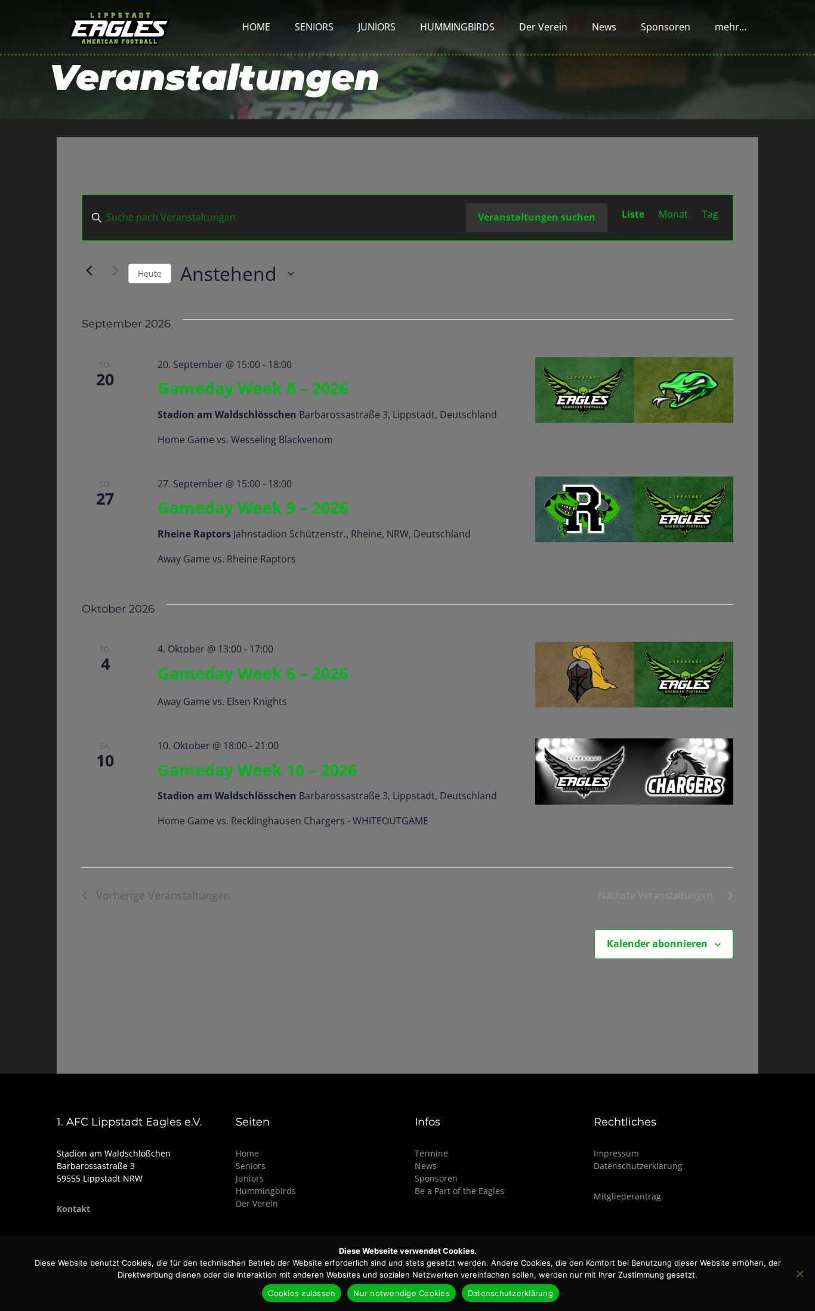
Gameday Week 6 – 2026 (253, 673)
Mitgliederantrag (627, 1196)
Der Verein (257, 1203)
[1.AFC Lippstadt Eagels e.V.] (120, 27)
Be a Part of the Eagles (459, 1190)
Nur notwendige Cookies (401, 1293)
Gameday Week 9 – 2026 (253, 507)
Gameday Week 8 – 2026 (253, 388)
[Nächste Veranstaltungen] (112, 271)
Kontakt (73, 1208)
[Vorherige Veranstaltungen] (89, 271)
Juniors (250, 1178)
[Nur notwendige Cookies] (800, 1273)
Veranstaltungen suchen (536, 217)
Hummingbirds (266, 1190)
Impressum (616, 1153)
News (426, 1165)
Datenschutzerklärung (638, 1165)
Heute (150, 273)
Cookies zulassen (301, 1293)
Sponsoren (436, 1178)
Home (247, 1153)
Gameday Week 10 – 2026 (257, 770)
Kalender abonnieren (657, 943)
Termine (431, 1153)
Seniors (251, 1165)
